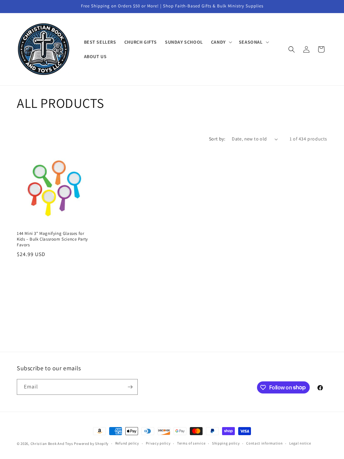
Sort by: (217, 139)
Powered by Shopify (91, 443)
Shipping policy (226, 443)
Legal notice (300, 443)
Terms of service (191, 443)
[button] (221, 42)
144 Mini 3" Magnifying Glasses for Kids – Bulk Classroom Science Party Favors (52, 239)
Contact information (264, 443)
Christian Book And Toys (52, 443)
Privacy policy (158, 443)
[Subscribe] (130, 387)
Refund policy (127, 443)
